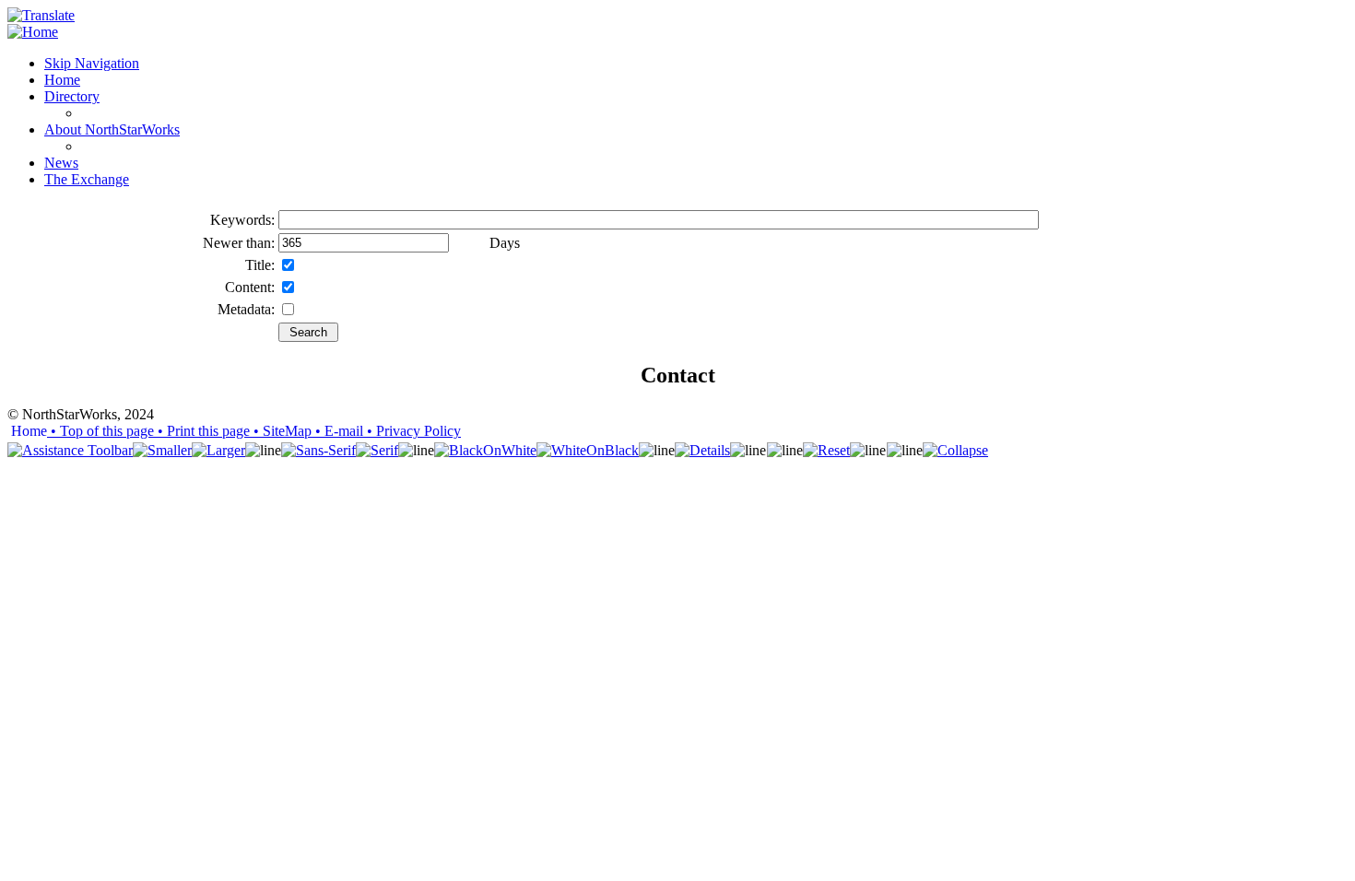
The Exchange (86, 179)
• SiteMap (281, 431)
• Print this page (202, 431)
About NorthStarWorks (112, 129)
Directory (72, 96)
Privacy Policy (412, 431)
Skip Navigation (91, 63)
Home (62, 80)
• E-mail (337, 431)
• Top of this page (100, 431)
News (61, 162)
